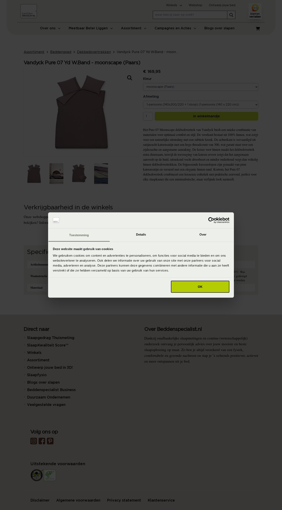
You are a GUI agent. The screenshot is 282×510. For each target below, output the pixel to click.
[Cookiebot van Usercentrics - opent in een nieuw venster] (211, 220)
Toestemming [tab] (79, 235)
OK (200, 286)
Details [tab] (141, 234)
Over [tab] (202, 234)
